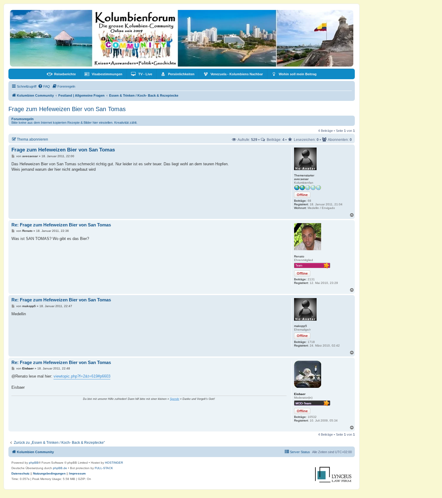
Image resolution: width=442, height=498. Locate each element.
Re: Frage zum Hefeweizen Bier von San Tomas (61, 224)
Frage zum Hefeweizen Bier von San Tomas (67, 109)
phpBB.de (60, 468)
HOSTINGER (114, 462)
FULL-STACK (104, 468)
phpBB (33, 462)
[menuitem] (61, 74)
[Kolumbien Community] (181, 38)
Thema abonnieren (32, 139)
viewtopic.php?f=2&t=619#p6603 (82, 376)
